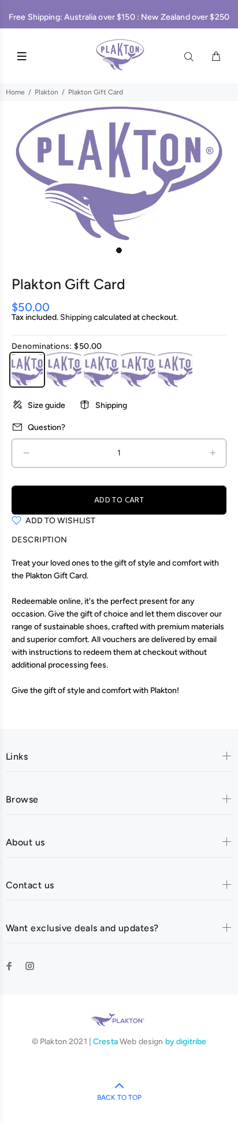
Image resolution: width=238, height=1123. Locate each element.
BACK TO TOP (119, 1097)
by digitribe (186, 1042)
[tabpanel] (119, 174)
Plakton (46, 92)
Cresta (106, 1042)
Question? (46, 427)
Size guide (46, 405)
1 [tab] (119, 250)
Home (15, 92)
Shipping (76, 317)
